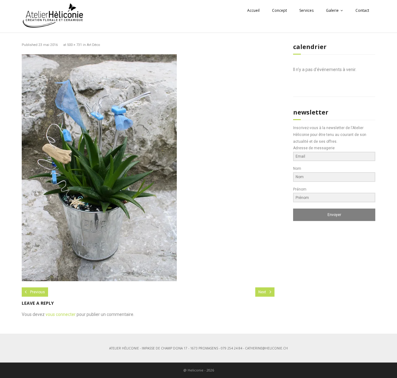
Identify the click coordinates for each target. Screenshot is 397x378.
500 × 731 (74, 45)
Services (306, 10)
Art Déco (93, 45)
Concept (279, 10)
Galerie (332, 10)
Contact (362, 10)
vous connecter (61, 314)
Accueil (253, 10)
